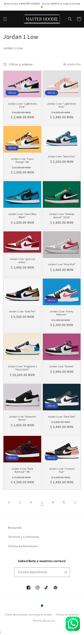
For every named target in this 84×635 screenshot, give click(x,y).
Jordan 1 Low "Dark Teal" (62, 416)
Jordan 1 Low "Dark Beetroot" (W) (22, 470)
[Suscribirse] (65, 572)
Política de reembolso (67, 614)
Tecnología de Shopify (40, 614)
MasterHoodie (20, 614)
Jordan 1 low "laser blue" (62, 156)
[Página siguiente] (75, 502)
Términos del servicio (44, 620)
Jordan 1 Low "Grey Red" (62, 264)
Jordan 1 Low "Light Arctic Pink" (22, 105)
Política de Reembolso (23, 546)
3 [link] (42, 502)
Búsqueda (14, 527)
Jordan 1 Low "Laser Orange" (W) (22, 160)
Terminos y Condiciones (23, 537)
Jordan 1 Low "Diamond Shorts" (22, 418)
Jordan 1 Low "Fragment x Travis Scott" (22, 368)
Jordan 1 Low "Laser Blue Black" (22, 215)
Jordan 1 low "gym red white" (22, 260)
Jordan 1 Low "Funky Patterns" (61, 313)
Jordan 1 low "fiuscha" (61, 366)
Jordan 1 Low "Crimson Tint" (62, 470)
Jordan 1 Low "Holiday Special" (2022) (61, 215)
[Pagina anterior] (8, 502)
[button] (5, 19)
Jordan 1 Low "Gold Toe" (22, 311)
